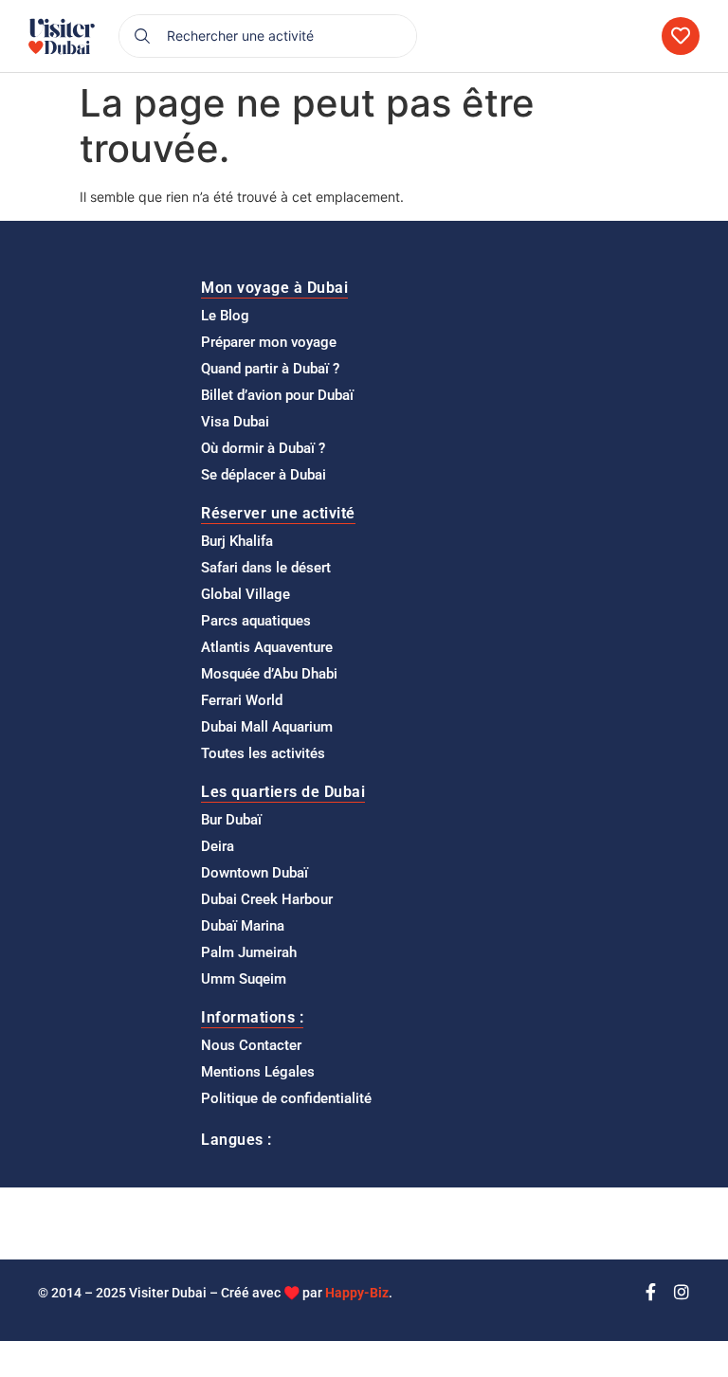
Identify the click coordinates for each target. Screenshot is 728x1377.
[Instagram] (681, 1291)
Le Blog (225, 315)
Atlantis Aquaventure (267, 647)
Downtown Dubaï (254, 872)
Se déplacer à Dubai (263, 474)
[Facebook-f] (650, 1291)
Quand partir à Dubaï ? (270, 368)
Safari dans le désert (266, 567)
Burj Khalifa (237, 541)
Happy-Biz (357, 1292)
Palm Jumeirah (249, 952)
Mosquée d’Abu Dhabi (269, 673)
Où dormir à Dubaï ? (263, 448)
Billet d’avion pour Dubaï (277, 395)
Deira (217, 846)
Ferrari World (241, 700)
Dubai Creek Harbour (267, 899)
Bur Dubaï (231, 819)
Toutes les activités (263, 753)
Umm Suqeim (243, 978)
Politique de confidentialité (286, 1098)
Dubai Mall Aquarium (267, 726)
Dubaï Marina (242, 925)
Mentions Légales (258, 1071)
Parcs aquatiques (256, 620)
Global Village (245, 594)
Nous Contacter (251, 1045)
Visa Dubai (235, 421)
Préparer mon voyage (269, 342)
